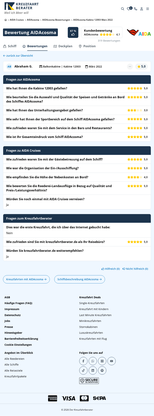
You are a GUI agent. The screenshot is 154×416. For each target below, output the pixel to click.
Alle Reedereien (14, 359)
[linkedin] (93, 370)
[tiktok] (83, 370)
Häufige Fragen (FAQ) (18, 303)
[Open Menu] (147, 8)
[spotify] (102, 370)
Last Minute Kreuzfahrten (95, 315)
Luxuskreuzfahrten (91, 332)
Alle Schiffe (12, 364)
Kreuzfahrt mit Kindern (94, 309)
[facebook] (83, 361)
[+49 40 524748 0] (136, 8)
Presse (9, 327)
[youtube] (111, 361)
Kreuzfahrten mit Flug (93, 338)
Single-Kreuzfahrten (92, 303)
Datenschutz (13, 315)
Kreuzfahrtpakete (15, 376)
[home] (6, 20)
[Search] (122, 8)
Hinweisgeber (13, 332)
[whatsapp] (93, 361)
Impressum (12, 309)
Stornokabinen (88, 327)
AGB (7, 297)
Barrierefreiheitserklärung (21, 338)
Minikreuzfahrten (90, 321)
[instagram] (102, 361)
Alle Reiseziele (14, 370)
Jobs (7, 321)
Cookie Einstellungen (18, 344)
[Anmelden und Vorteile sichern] (142, 8)
